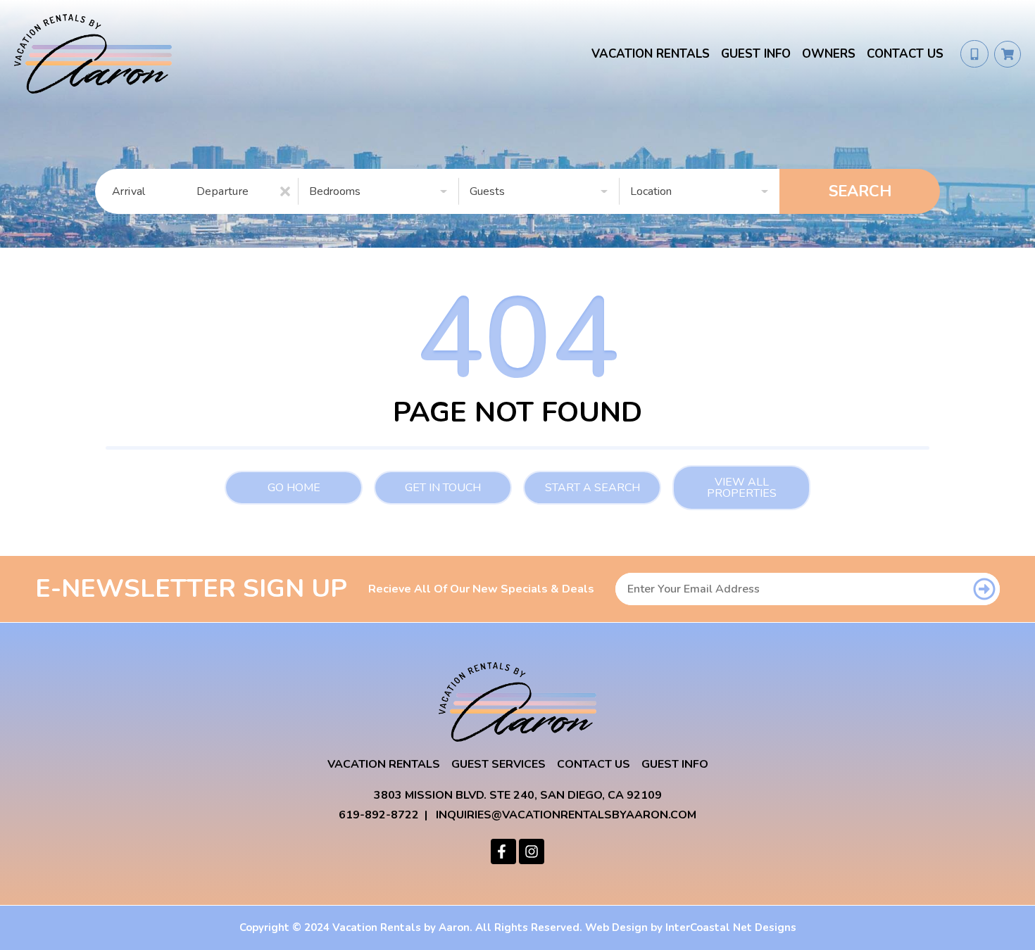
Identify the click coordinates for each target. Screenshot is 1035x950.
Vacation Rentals (650, 54)
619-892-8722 (379, 815)
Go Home (294, 487)
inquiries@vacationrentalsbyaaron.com (566, 815)
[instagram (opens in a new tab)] (531, 851)
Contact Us (905, 54)
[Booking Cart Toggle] (1007, 54)
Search (860, 191)
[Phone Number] (974, 54)
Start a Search (592, 487)
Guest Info (756, 54)
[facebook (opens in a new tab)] (503, 851)
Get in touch (443, 487)
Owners (828, 54)
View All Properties (742, 487)
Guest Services (498, 764)
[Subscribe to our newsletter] (984, 589)
